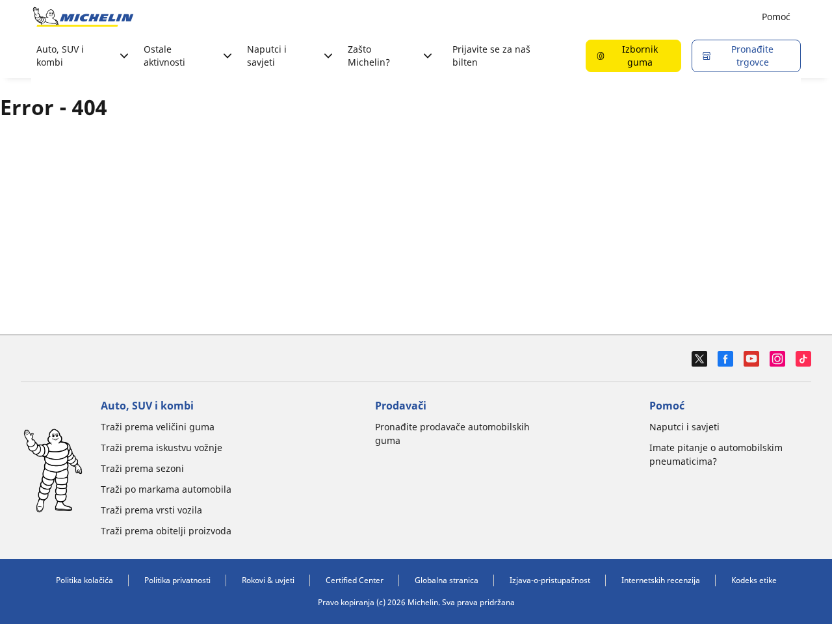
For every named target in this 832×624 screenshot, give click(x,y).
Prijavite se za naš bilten (491, 55)
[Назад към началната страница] (83, 17)
